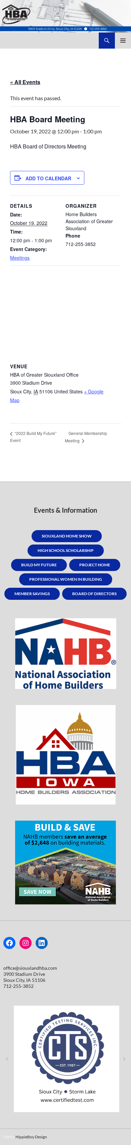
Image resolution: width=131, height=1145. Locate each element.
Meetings (20, 257)
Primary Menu (123, 41)
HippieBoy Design (31, 1136)
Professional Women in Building (65, 579)
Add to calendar (48, 178)
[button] (7, 1059)
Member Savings (32, 593)
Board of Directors (94, 593)
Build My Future (39, 564)
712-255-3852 (18, 986)
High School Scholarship (66, 550)
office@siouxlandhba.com (30, 968)
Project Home (94, 564)
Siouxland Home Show (67, 535)
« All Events (25, 82)
